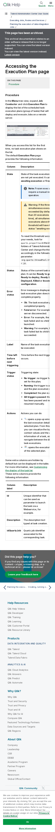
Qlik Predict (14, 678)
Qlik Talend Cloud (17, 653)
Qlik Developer (15, 613)
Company (13, 745)
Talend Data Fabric (17, 657)
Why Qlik (12, 697)
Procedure (14, 84)
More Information (27, 828)
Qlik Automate (15, 682)
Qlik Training (14, 617)
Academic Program (18, 762)
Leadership (14, 749)
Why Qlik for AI (15, 714)
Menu (50, 6)
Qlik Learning (14, 621)
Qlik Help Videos (16, 608)
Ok (27, 822)
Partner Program (16, 766)
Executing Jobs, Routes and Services (27, 20)
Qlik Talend (13, 649)
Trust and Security (17, 701)
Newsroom (13, 774)
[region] (27, 811)
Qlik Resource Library (19, 630)
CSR (10, 753)
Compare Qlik (15, 718)
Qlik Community (28, 788)
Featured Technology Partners (24, 722)
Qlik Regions (14, 731)
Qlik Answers (14, 674)
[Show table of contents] (6, 13)
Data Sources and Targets (21, 726)
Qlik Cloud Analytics (18, 670)
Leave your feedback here (23, 574)
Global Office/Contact (19, 779)
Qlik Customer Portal (18, 625)
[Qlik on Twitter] (43, 788)
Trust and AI (14, 709)
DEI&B (11, 758)
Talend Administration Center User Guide (29, 13)
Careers (12, 770)
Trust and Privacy (17, 705)
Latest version (12, 54)
